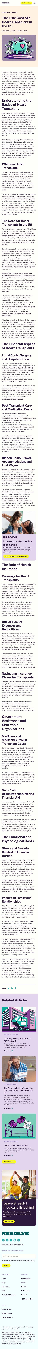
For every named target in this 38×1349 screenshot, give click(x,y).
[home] (5, 3)
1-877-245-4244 (27, 1299)
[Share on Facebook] (15, 988)
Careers (23, 1287)
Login (4, 1279)
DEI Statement (7, 1317)
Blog (3, 1283)
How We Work (26, 1279)
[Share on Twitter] (8, 988)
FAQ (3, 1291)
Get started (9, 1221)
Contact (24, 1295)
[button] (34, 3)
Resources (6, 1287)
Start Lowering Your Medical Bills (16, 556)
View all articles (9, 1161)
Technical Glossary (8, 1295)
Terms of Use (6, 1309)
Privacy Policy (7, 1313)
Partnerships (25, 1291)
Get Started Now (26, 3)
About (23, 1283)
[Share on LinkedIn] (12, 988)
